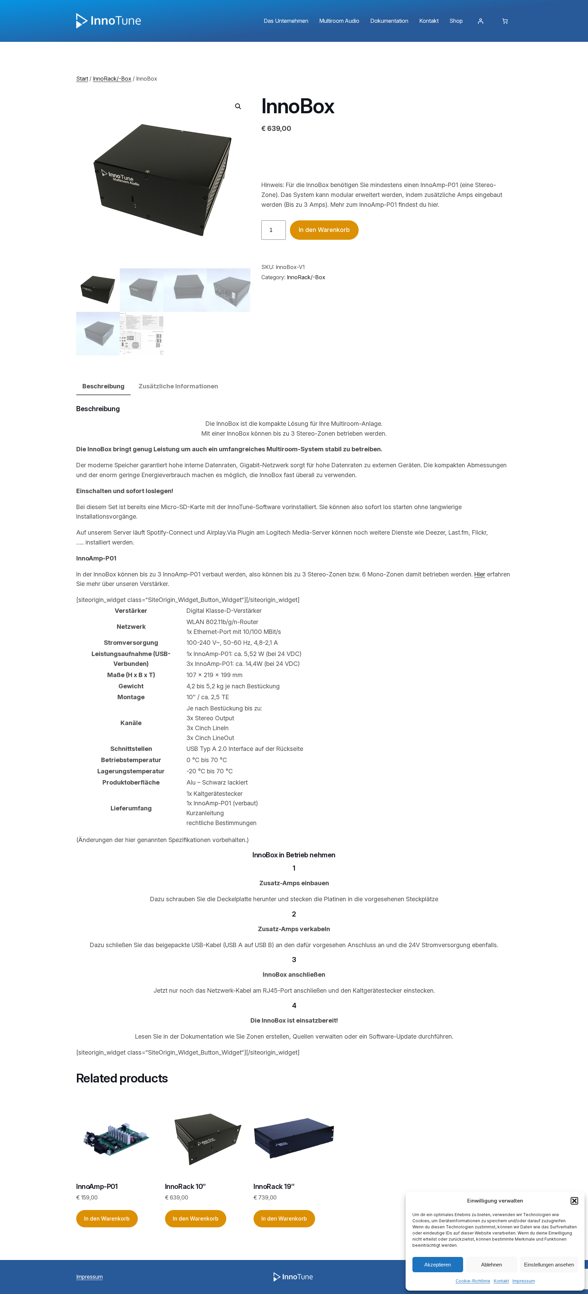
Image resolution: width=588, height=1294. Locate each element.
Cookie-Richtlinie (473, 1280)
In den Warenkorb (324, 229)
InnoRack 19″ (274, 1187)
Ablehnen (491, 1264)
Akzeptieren (437, 1264)
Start (82, 78)
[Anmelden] (480, 21)
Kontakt (501, 1280)
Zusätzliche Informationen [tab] (178, 386)
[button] (574, 1200)
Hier (479, 574)
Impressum (523, 1280)
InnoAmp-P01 (97, 1187)
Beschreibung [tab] (103, 386)
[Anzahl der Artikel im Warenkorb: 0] (505, 21)
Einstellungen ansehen (549, 1264)
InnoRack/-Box (112, 78)
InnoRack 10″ (185, 1187)
